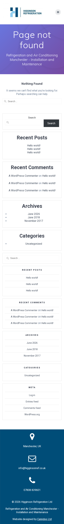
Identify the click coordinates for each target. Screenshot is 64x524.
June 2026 (34, 214)
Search (32, 117)
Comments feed (32, 408)
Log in (32, 395)
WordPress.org (32, 414)
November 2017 (33, 220)
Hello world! (33, 145)
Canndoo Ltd (44, 519)
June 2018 (34, 217)
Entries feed (32, 401)
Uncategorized (33, 243)
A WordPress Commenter (23, 175)
